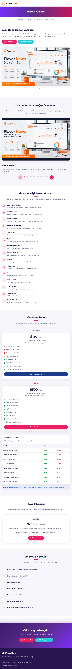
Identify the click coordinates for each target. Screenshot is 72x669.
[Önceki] (20, 177)
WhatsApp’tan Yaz (45, 640)
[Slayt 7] (33, 176)
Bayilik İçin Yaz (37, 538)
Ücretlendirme (37, 19)
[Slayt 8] (34, 176)
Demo (26, 657)
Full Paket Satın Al (36, 427)
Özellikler (21, 19)
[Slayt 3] (27, 176)
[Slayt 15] (44, 176)
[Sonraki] (52, 177)
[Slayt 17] (47, 176)
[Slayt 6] (31, 176)
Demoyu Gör (11, 41)
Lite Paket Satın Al (36, 374)
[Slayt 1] (24, 176)
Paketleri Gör (27, 41)
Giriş (31, 657)
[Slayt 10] (37, 176)
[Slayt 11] (38, 176)
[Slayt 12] (40, 176)
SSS (53, 19)
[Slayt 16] (45, 176)
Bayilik (47, 19)
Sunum (28, 19)
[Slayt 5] (30, 176)
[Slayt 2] (26, 176)
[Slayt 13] (41, 176)
